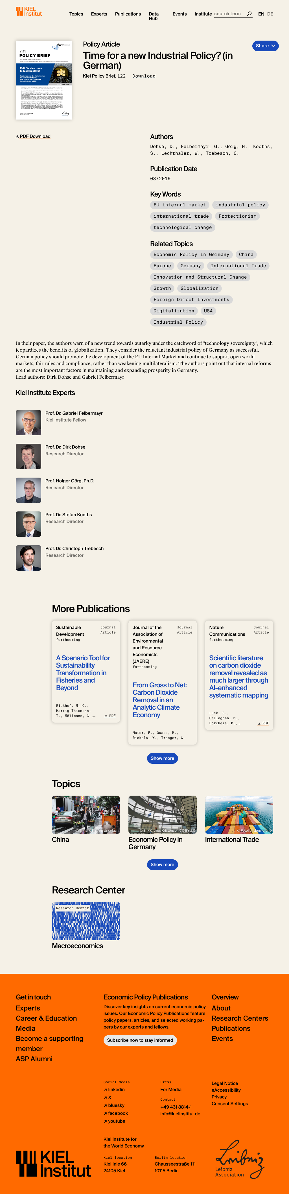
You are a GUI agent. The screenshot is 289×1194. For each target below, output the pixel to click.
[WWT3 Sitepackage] (37, 11)
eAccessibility (226, 1090)
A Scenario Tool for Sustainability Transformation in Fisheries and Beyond (83, 673)
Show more (162, 758)
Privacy (219, 1097)
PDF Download (35, 136)
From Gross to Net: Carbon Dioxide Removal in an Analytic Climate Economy (160, 700)
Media (26, 1028)
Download (144, 76)
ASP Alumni (34, 1059)
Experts (28, 1008)
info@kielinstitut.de (180, 1114)
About (221, 1008)
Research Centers (240, 1018)
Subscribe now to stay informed (140, 1040)
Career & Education (46, 1018)
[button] (76, 14)
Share (262, 46)
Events (222, 1038)
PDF (112, 716)
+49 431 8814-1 (176, 1107)
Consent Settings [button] (230, 1104)
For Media (170, 1090)
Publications (231, 1028)
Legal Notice (225, 1083)
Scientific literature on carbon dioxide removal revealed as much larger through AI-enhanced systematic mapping (238, 677)
